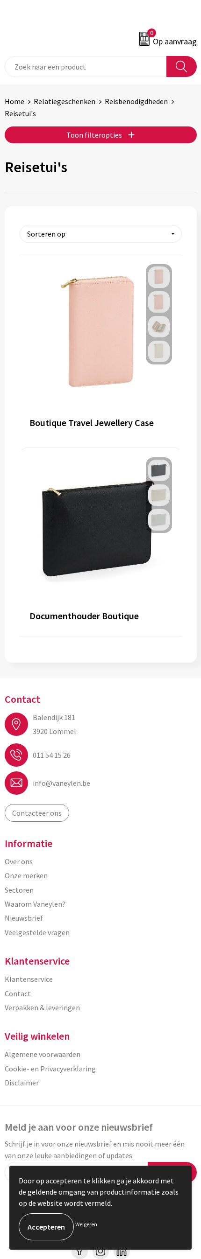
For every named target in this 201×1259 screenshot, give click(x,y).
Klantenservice (29, 979)
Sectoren (19, 890)
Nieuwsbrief (24, 918)
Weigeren (86, 1224)
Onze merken (26, 875)
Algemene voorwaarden (42, 1054)
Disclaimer (22, 1082)
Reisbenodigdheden (136, 101)
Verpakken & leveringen (42, 1007)
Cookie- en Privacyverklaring (50, 1068)
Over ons (19, 861)
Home (14, 101)
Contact (18, 993)
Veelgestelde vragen (37, 932)
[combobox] (86, 66)
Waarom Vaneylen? (35, 904)
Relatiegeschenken (64, 101)
